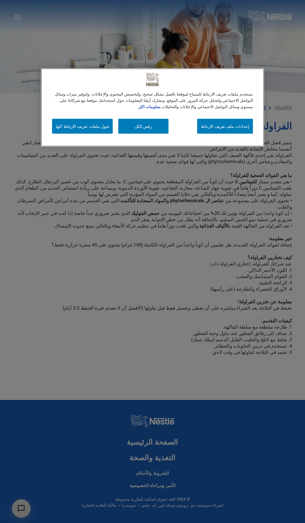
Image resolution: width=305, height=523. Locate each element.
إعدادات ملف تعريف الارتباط (225, 126)
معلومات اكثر (149, 106)
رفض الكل (143, 126)
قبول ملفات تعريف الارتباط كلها (82, 126)
